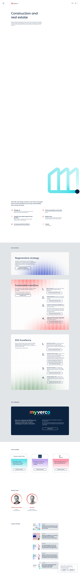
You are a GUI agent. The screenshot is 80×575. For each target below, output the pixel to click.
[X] (77, 3)
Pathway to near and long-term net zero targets (39, 463)
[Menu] (3, 3)
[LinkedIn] (75, 3)
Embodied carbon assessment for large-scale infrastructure (18, 463)
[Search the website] (72, 3)
